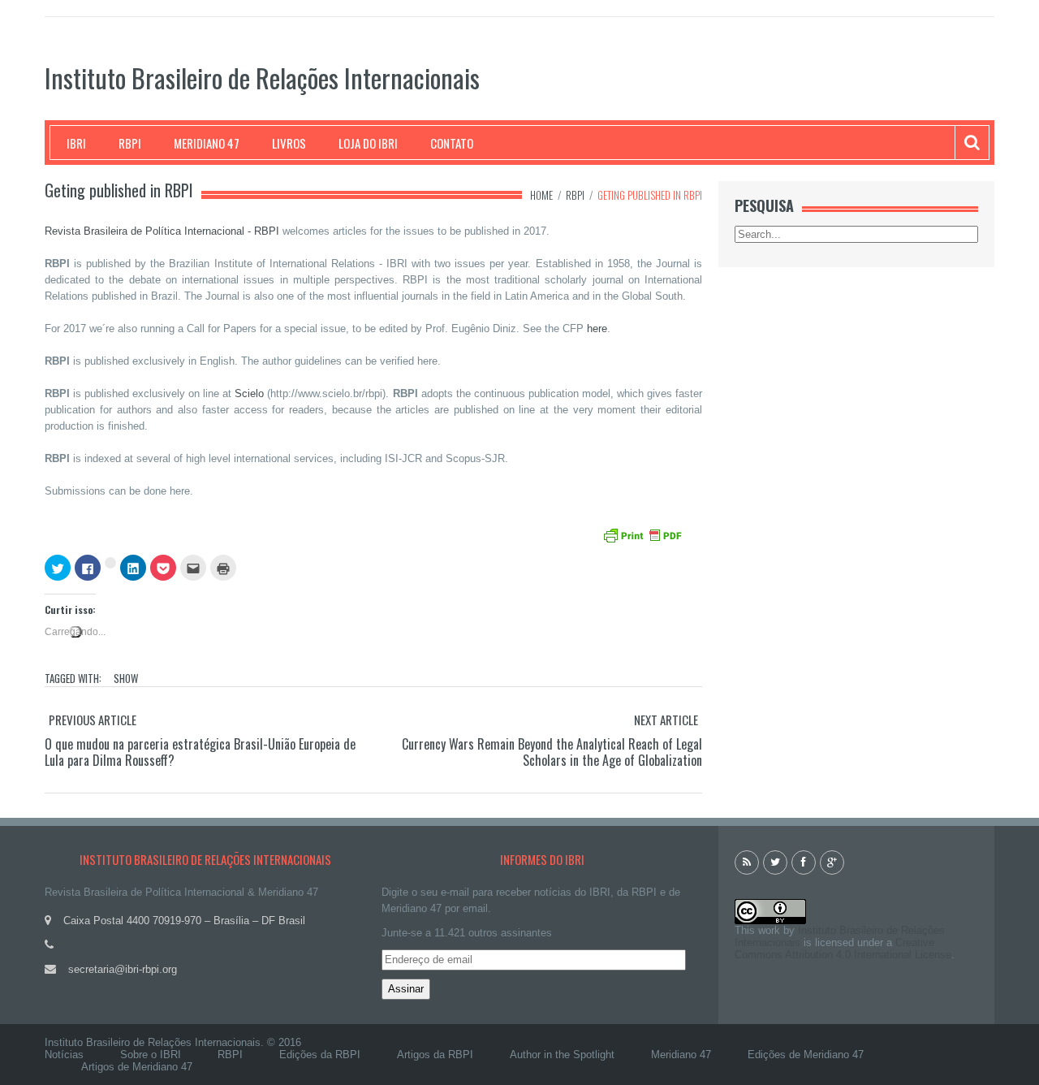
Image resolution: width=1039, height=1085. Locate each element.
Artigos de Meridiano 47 (136, 1067)
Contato (451, 143)
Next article (666, 719)
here (597, 328)
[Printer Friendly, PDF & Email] (644, 534)
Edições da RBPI (319, 1054)
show (126, 678)
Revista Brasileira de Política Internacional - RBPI (162, 231)
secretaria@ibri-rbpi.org (122, 969)
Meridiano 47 (206, 143)
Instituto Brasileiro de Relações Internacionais (262, 77)
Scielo (249, 393)
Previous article (92, 719)
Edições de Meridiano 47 (806, 1054)
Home (541, 195)
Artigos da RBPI (435, 1054)
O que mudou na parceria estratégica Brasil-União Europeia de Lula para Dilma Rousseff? (200, 752)
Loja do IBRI (368, 143)
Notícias (64, 1054)
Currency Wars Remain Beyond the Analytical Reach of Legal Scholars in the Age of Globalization (552, 752)
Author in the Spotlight (562, 1054)
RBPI (130, 143)
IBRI (76, 143)
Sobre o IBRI (150, 1054)
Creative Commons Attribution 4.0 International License (843, 948)
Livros (289, 143)
